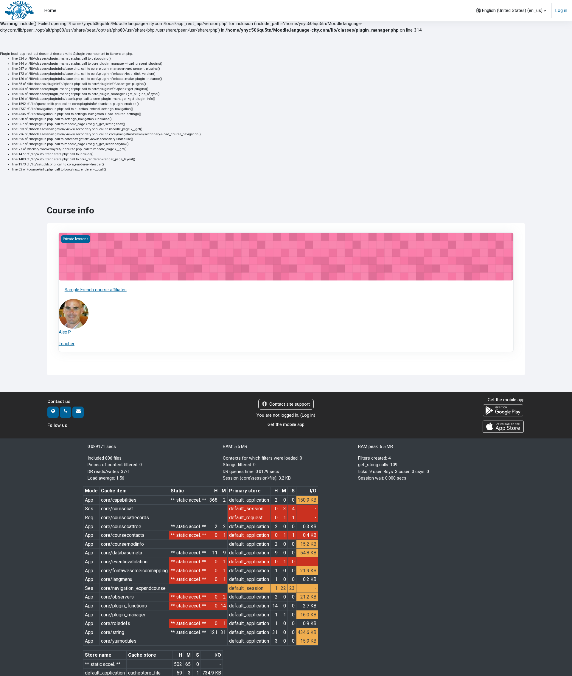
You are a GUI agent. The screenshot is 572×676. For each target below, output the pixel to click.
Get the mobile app (286, 424)
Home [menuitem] (50, 10)
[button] (511, 10)
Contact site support (289, 404)
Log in (561, 10)
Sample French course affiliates (96, 289)
